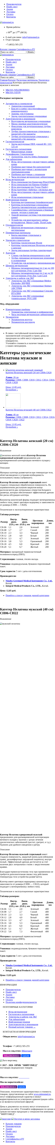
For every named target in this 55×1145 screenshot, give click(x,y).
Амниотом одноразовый (23, 106)
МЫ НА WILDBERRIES (17, 90)
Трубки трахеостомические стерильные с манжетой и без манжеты (31, 132)
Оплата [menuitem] (9, 1134)
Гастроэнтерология (15, 141)
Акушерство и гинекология (19, 103)
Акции (9, 9)
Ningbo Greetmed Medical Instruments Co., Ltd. (29, 581)
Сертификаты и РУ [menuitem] (15, 1139)
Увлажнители (12, 317)
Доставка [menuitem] (10, 1136)
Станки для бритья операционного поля (30, 255)
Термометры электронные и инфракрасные (32, 312)
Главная (4, 80)
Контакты (11, 17)
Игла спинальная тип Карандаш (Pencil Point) (33, 182)
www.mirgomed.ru (42, 1094)
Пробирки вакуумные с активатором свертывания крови (29, 170)
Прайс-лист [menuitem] (11, 1131)
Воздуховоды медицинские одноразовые (31, 121)
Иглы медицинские (15, 179)
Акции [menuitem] (9, 1129)
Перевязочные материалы (18, 232)
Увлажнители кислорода (23, 322)
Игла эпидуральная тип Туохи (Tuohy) (29, 187)
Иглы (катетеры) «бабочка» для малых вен (31, 189)
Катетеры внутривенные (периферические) (32, 202)
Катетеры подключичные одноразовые (30, 205)
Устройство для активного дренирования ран (33, 263)
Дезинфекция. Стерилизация (19, 154)
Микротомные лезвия (21, 151)
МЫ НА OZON (13, 92)
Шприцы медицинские (17, 265)
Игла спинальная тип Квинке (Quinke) (29, 184)
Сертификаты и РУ (25, 49)
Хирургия (10, 253)
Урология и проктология (17, 240)
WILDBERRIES (11, 1055)
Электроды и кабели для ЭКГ (20, 278)
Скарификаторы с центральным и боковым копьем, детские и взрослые (32, 211)
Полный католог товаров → (22, 1027)
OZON (26, 1055)
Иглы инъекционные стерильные (27, 197)
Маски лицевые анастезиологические (29, 124)
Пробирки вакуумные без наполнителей (30, 167)
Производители (13, 4)
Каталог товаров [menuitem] (14, 1124)
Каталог (12, 80)
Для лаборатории (14, 159)
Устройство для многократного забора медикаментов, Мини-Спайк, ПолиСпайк (31, 221)
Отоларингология (14, 225)
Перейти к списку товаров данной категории (27, 595)
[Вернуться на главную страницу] (7, 22)
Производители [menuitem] (13, 1126)
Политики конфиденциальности (21, 1002)
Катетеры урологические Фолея (26, 243)
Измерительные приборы (18, 309)
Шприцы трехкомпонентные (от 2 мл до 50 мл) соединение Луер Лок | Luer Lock (32, 274)
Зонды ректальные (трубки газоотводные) (31, 250)
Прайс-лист (11, 6)
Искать (31, 52)
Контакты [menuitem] (10, 1141)
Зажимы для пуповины (22, 113)
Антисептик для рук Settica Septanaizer (29, 157)
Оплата (9, 14)
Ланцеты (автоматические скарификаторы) (32, 207)
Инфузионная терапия (16, 200)
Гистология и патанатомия (18, 149)
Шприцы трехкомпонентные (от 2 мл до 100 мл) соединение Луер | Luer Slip (32, 269)
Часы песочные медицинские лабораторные (32, 177)
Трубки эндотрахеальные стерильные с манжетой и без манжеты (30, 137)
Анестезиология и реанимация (20, 119)
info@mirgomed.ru (30, 37)
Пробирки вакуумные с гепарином (28, 174)
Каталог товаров (8, 49)
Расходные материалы (27, 80)
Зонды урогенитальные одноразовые (29, 116)
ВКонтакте (27, 1051)
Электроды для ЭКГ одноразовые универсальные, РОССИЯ (27, 297)
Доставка (10, 12)
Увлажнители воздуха (21, 319)
